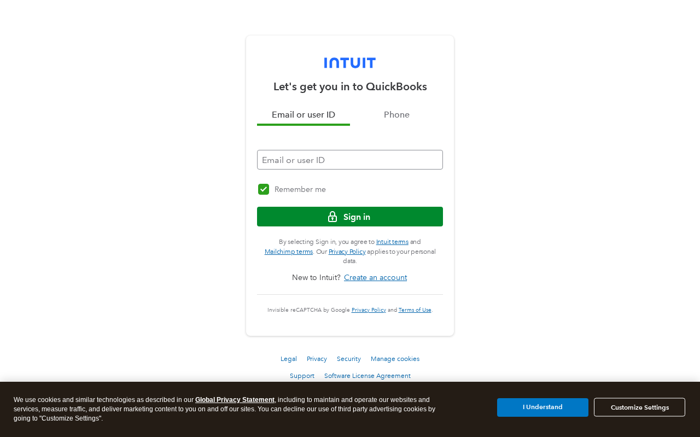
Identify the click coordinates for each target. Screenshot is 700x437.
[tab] (303, 115)
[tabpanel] (350, 148)
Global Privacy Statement (235, 400)
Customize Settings (640, 407)
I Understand (543, 407)
